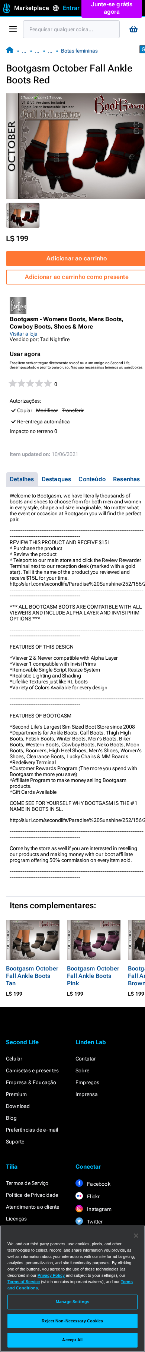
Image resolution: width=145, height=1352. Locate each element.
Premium (16, 1094)
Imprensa (86, 1094)
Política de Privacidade (32, 1195)
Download (18, 1106)
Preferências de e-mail (32, 1130)
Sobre (82, 1070)
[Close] (136, 1236)
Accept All (72, 1340)
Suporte (15, 1142)
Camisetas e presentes (32, 1070)
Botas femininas (79, 51)
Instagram (99, 1209)
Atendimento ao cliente (32, 1207)
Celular (14, 1059)
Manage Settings (72, 1301)
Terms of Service (23, 1281)
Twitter (94, 1222)
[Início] (9, 50)
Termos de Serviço (27, 1183)
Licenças (16, 1219)
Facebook (98, 1184)
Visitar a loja (24, 334)
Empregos (87, 1082)
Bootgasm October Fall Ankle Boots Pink (93, 976)
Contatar (85, 1059)
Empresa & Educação (31, 1082)
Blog (11, 1118)
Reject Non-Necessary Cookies (72, 1321)
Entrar (71, 7)
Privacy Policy (51, 1275)
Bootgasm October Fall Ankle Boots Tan (32, 976)
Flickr (93, 1196)
